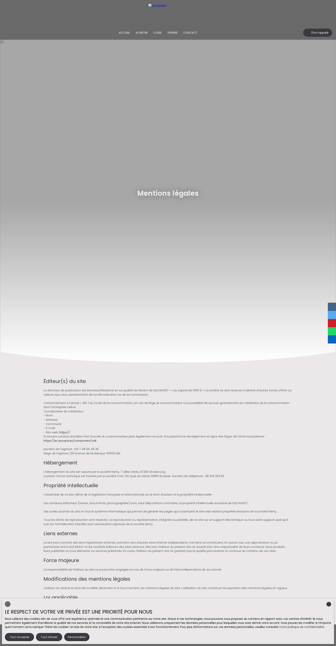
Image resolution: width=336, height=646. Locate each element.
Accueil (124, 33)
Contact (190, 33)
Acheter (142, 33)
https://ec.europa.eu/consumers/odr (70, 441)
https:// (64, 432)
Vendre (172, 33)
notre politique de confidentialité (301, 627)
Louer (157, 33)
